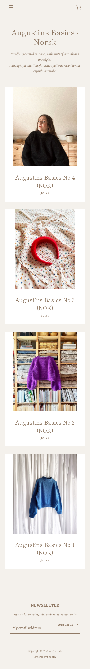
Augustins (55, 651)
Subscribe (65, 624)
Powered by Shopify (45, 657)
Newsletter (45, 605)
